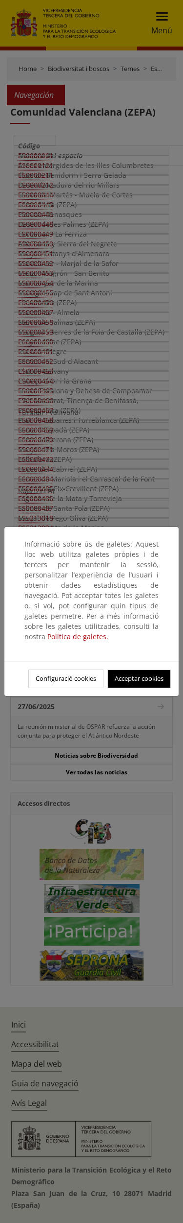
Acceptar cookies (139, 678)
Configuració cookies (66, 678)
